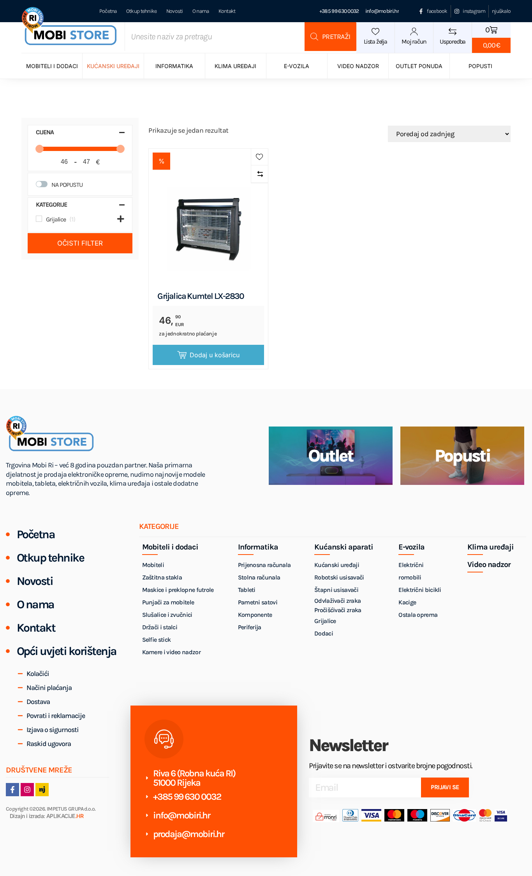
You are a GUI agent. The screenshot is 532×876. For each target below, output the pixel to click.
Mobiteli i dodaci (52, 66)
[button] (259, 157)
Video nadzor (358, 66)
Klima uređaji (235, 66)
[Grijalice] (39, 219)
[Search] (330, 36)
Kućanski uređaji (113, 66)
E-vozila (296, 66)
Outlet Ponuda (419, 66)
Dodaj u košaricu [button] (215, 355)
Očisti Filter (80, 243)
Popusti (480, 66)
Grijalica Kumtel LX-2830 (200, 296)
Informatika (174, 66)
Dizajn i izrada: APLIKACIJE (46, 816)
